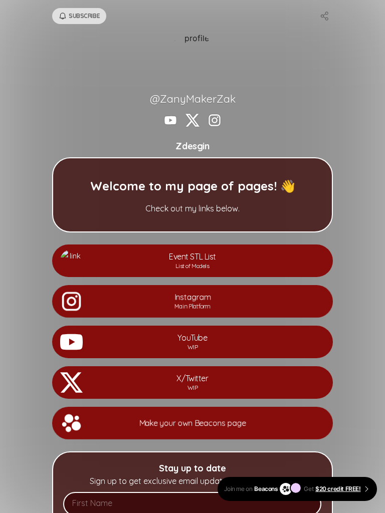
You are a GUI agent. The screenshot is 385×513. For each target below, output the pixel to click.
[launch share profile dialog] (325, 16)
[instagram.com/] (215, 121)
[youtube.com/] (170, 121)
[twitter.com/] (192, 121)
